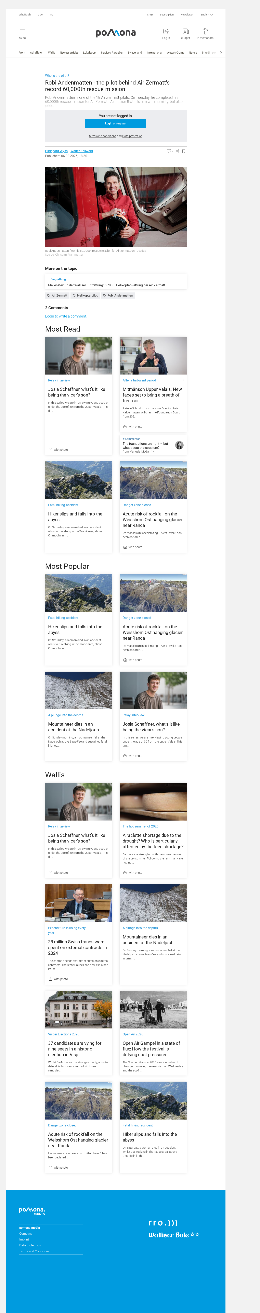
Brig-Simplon (209, 52)
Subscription (166, 14)
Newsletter (187, 14)
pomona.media (29, 1227)
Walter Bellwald (81, 151)
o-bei (40, 14)
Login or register (116, 123)
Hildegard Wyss (56, 151)
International (154, 52)
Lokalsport (89, 52)
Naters (193, 52)
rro (51, 14)
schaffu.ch (25, 14)
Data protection (30, 1245)
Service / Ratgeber (112, 52)
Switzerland (135, 52)
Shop (150, 14)
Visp (225, 52)
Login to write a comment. (66, 316)
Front (22, 52)
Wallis (51, 52)
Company (25, 1233)
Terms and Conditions (34, 1251)
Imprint (24, 1239)
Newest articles (69, 52)
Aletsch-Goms (175, 52)
